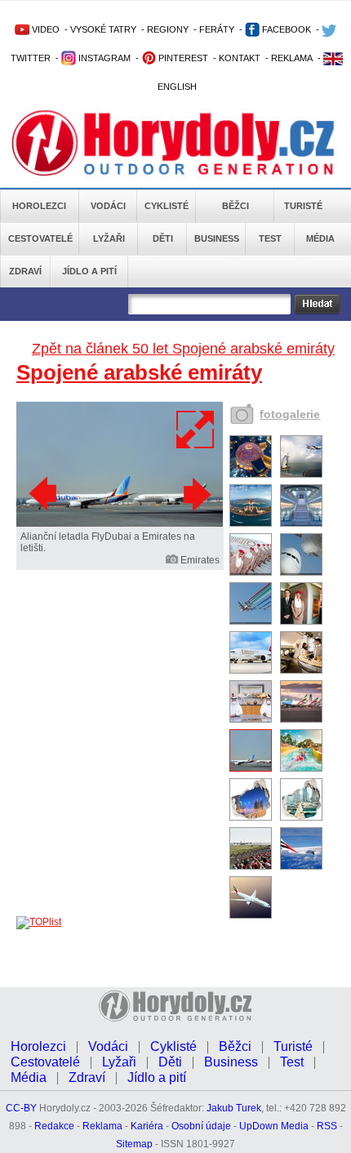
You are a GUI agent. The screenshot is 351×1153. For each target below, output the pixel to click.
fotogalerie (290, 414)
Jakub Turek (234, 1108)
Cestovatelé (40, 238)
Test (270, 238)
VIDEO (44, 29)
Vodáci (108, 206)
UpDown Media (274, 1126)
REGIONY (168, 29)
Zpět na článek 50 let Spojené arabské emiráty (183, 349)
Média (320, 238)
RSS (327, 1126)
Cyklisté (166, 206)
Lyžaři (109, 238)
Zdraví (25, 271)
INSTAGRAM (103, 58)
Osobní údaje (201, 1126)
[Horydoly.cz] (173, 146)
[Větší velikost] (195, 429)
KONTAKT (239, 58)
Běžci (235, 206)
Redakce (54, 1126)
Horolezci (39, 206)
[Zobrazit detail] (250, 474)
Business (216, 238)
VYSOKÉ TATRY (103, 29)
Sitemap (134, 1144)
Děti (163, 238)
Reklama (102, 1126)
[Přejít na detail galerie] (119, 523)
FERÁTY (216, 29)
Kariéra (147, 1126)
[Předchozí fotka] (44, 494)
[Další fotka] (195, 494)
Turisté (303, 206)
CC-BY (21, 1108)
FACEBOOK (285, 29)
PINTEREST (182, 58)
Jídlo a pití (89, 271)
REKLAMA (292, 58)
